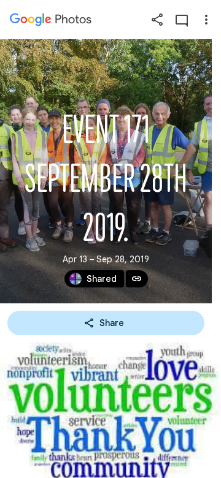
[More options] (206, 19)
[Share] (157, 19)
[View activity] (181, 19)
